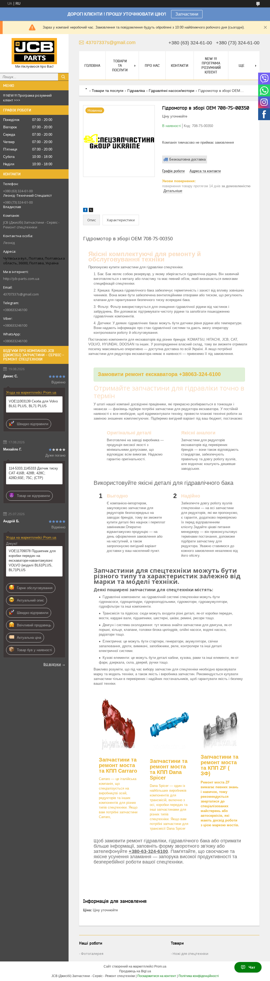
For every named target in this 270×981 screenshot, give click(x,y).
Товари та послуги (120, 65)
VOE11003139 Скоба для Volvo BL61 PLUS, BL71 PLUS (33, 403)
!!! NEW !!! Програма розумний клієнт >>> (27, 97)
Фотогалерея (92, 953)
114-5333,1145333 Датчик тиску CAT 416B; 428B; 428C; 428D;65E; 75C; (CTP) (33, 473)
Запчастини (186, 14)
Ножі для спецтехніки (190, 953)
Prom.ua (160, 966)
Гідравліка (136, 90)
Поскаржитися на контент (156, 976)
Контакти (179, 65)
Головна (92, 65)
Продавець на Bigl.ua (135, 971)
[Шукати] (63, 77)
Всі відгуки (52, 664)
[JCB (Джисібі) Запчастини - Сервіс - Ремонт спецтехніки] (34, 51)
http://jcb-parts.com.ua (21, 278)
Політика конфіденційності (199, 976)
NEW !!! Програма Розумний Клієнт (211, 65)
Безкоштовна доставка (187, 159)
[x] (91, 211)
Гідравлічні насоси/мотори (171, 90)
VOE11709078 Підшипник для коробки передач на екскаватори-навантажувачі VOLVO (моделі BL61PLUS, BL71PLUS (32, 560)
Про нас (152, 65)
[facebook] (85, 211)
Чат (252, 967)
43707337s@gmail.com (21, 294)
